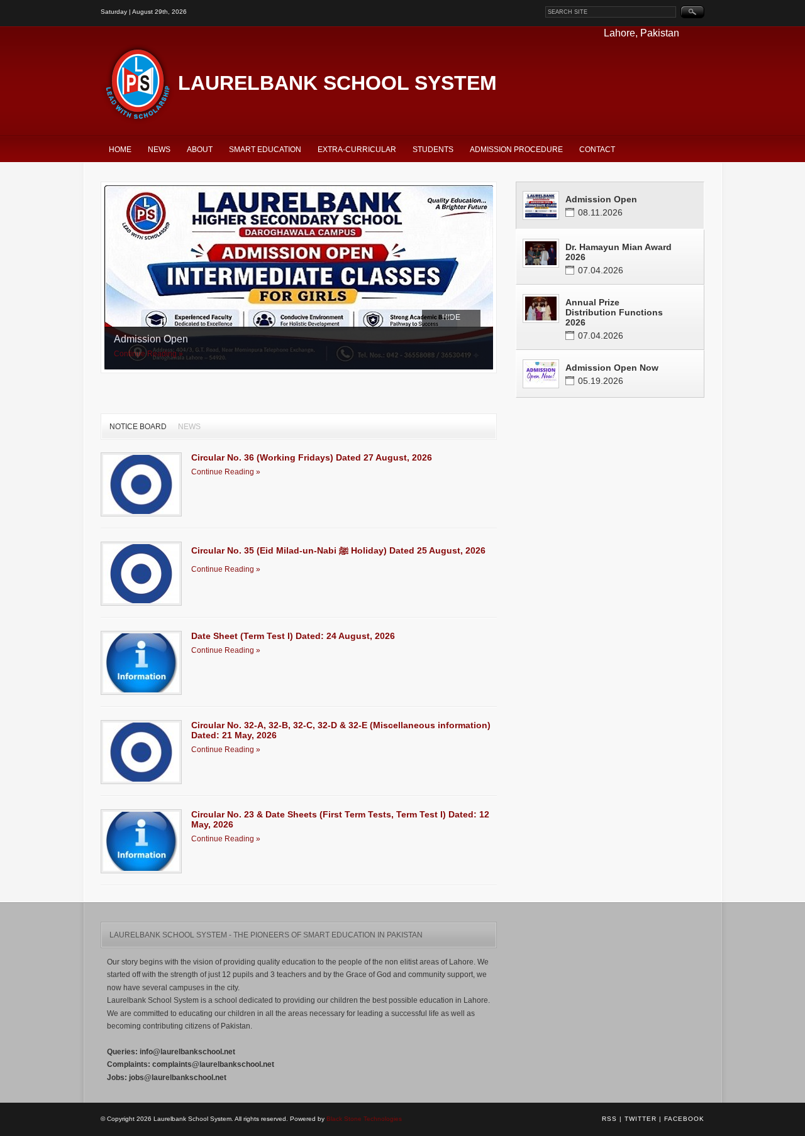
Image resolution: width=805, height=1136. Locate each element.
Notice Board (138, 426)
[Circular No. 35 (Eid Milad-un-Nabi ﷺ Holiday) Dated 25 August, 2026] (141, 574)
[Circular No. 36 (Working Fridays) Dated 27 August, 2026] (141, 484)
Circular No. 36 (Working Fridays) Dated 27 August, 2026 (311, 457)
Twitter (641, 1118)
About (200, 149)
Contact (597, 149)
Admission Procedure (516, 149)
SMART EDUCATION (265, 149)
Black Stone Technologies (364, 1118)
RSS (609, 1118)
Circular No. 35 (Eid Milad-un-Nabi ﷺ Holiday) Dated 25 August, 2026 (338, 550)
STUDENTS (433, 149)
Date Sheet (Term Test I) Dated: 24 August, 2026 (293, 636)
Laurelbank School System (337, 83)
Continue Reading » (148, 353)
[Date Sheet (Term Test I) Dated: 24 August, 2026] (141, 663)
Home (120, 149)
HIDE (451, 317)
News (159, 149)
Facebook (684, 1118)
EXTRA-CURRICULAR (357, 149)
